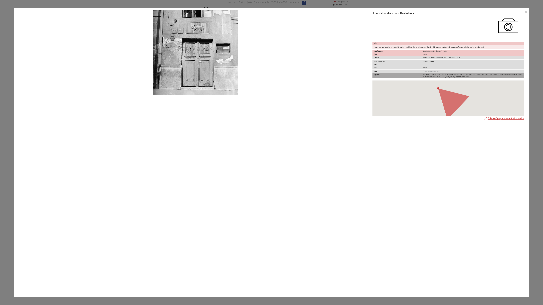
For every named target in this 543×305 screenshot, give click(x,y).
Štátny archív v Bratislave (431, 71)
